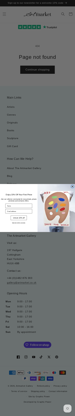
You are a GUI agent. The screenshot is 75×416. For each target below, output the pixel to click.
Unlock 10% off (19, 218)
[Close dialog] (72, 186)
